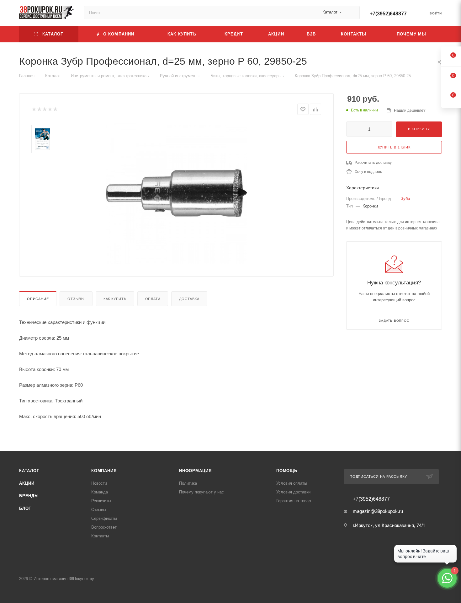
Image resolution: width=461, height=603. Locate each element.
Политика (188, 483)
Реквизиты (101, 500)
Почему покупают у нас (201, 492)
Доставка (189, 299)
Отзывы (76, 299)
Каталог (29, 470)
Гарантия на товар (293, 500)
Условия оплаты (291, 483)
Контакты (100, 536)
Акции (26, 483)
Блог (25, 508)
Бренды (29, 495)
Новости (99, 483)
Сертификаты (104, 518)
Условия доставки (293, 492)
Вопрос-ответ (104, 527)
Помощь (286, 470)
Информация (195, 470)
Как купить (114, 299)
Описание (38, 299)
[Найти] (352, 12)
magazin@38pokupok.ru (378, 511)
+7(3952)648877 (388, 13)
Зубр (405, 198)
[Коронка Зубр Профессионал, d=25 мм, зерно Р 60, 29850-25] (176, 193)
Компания (103, 470)
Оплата (153, 299)
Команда (99, 492)
